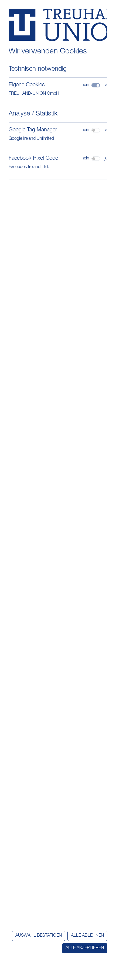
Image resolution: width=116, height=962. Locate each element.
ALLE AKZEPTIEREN (85, 948)
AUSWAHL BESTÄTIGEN (38, 936)
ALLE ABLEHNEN (87, 936)
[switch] (95, 130)
